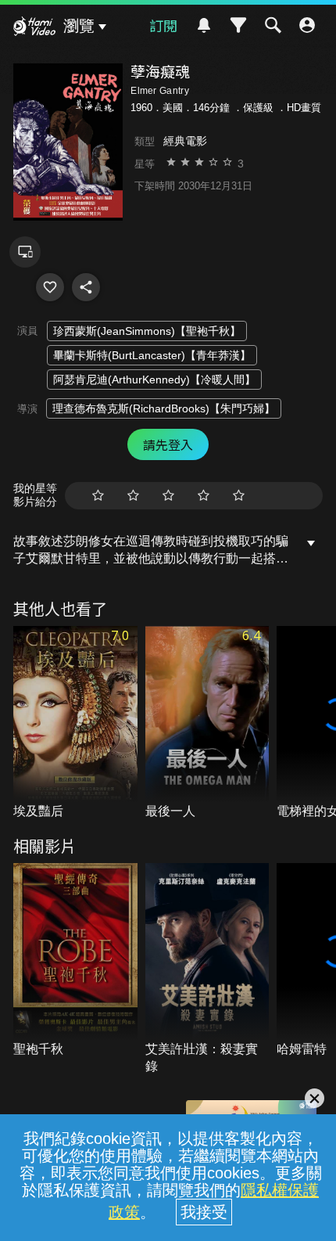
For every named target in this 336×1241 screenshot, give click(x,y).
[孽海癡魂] (50, 287)
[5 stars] (238, 495)
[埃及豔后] (75, 723)
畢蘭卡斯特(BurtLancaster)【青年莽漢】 (152, 355)
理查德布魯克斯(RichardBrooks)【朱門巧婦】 (163, 408)
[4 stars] (203, 495)
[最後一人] (207, 723)
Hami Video (34, 28)
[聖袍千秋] (75, 960)
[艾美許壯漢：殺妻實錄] (207, 969)
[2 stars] (133, 495)
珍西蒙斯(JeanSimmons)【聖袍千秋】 (147, 331)
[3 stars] (168, 495)
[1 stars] (98, 495)
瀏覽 (79, 25)
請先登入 (168, 444)
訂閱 (163, 25)
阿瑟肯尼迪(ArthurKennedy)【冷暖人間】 (154, 379)
